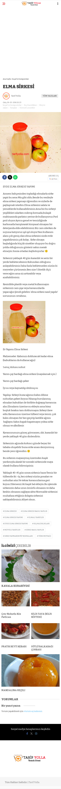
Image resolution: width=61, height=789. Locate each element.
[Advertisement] (30, 40)
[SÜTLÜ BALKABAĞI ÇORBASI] (45, 633)
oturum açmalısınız (33, 711)
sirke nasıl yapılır (35, 530)
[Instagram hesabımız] (36, 733)
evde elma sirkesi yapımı (16, 524)
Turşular (13, 108)
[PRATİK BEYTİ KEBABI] (15, 633)
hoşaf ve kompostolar (12, 105)
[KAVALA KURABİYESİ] (30, 565)
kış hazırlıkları (42, 524)
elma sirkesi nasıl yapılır (34, 511)
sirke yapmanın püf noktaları (18, 536)
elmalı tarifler (36, 517)
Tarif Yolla (16, 96)
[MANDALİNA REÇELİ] (30, 670)
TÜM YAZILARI (50, 96)
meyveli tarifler (12, 530)
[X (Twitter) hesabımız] (31, 733)
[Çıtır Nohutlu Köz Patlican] (15, 600)
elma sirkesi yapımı (13, 517)
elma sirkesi (10, 511)
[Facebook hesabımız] (27, 733)
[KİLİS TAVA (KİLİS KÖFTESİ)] (45, 600)
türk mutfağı (44, 536)
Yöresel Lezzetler (27, 108)
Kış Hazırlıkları (30, 105)
